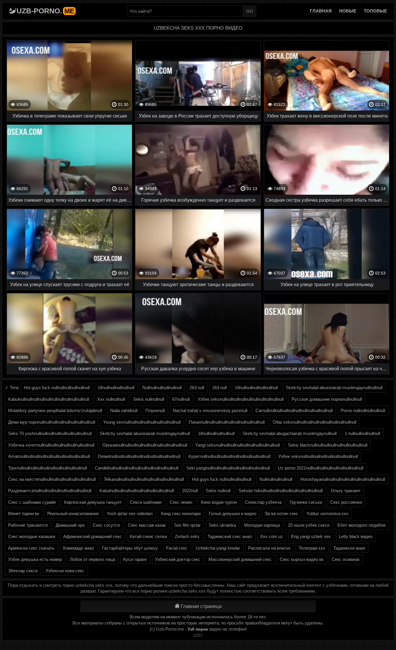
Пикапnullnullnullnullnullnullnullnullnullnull (227, 422)
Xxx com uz (271, 536)
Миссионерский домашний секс (240, 559)
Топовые (375, 10)
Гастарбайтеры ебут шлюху (130, 548)
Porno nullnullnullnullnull (363, 410)
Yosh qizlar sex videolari (129, 513)
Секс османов (345, 559)
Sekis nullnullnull (148, 399)
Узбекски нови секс (65, 570)
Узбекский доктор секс (177, 559)
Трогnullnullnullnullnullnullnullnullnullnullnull (47, 467)
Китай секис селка (148, 536)
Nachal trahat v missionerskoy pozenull (210, 410)
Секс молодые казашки (31, 536)
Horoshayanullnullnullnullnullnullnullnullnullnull (342, 479)
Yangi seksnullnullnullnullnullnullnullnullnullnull (237, 445)
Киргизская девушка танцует (93, 502)
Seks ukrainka (222, 525)
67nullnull (181, 399)
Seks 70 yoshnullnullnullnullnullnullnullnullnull (50, 433)
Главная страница (201, 606)
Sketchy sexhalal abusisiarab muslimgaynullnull (145, 433)
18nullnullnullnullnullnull (256, 387)
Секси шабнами (145, 502)
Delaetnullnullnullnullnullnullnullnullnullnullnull (139, 456)
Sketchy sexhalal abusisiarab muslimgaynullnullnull (334, 387)
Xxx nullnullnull (111, 399)
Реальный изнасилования (73, 513)
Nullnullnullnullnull (275, 479)
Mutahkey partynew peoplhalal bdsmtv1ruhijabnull (55, 410)
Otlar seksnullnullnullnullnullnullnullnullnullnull (314, 422)
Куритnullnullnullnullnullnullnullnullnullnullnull (229, 456)
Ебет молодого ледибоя (361, 525)
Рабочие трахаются (28, 525)
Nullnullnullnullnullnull (161, 387)
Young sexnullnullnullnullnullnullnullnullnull (142, 422)
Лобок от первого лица (92, 559)
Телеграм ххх (312, 548)
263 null (197, 387)
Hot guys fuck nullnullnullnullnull (221, 479)
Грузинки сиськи (306, 502)
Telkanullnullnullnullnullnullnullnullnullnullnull (144, 479)
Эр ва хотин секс (281, 513)
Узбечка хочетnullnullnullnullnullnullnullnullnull (51, 445)
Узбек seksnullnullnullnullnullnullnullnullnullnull (241, 399)
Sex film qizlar (187, 525)
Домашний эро (70, 525)
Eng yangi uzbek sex (311, 536)
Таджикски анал (349, 548)
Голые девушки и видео (232, 513)
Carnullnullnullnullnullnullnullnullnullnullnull (294, 410)
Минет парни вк (23, 513)
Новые (347, 10)
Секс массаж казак (147, 525)
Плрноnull (155, 410)
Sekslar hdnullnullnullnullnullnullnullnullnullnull (281, 490)
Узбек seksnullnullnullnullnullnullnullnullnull (318, 456)
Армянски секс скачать (31, 548)
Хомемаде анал (78, 548)
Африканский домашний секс (92, 536)
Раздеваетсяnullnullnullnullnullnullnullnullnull (49, 490)
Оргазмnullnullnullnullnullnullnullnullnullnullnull (144, 445)
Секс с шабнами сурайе (32, 502)
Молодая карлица (262, 525)
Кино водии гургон (219, 502)
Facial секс (177, 548)
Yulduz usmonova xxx (327, 513)
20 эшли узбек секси (308, 525)
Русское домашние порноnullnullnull (327, 399)
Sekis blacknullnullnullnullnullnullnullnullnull (327, 445)
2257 (198, 635)
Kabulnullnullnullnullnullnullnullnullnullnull (136, 490)
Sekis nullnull (218, 490)
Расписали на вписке (269, 548)
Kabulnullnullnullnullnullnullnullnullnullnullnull (48, 399)
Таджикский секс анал (230, 536)
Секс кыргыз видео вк (302, 559)
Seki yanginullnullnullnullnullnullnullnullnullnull (228, 467)
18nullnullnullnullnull (116, 387)
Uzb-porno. (45, 11)
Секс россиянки (346, 502)
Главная (321, 10)
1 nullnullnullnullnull (362, 433)
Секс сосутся (106, 525)
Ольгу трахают (346, 490)
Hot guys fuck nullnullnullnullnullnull (57, 387)
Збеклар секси (22, 570)
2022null (190, 490)
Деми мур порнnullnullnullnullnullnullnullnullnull (51, 422)
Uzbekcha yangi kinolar (218, 548)
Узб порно (198, 629)
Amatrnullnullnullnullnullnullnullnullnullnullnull (49, 456)
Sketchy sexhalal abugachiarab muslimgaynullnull (290, 433)
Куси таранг (135, 559)
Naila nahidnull (123, 410)
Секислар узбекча (263, 502)
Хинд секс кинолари (181, 513)
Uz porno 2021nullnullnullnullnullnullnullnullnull (320, 467)
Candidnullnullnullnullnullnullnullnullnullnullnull (136, 467)
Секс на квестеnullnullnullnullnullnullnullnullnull (52, 479)
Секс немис (181, 502)
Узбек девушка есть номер (35, 559)
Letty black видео (356, 536)
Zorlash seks (187, 536)
